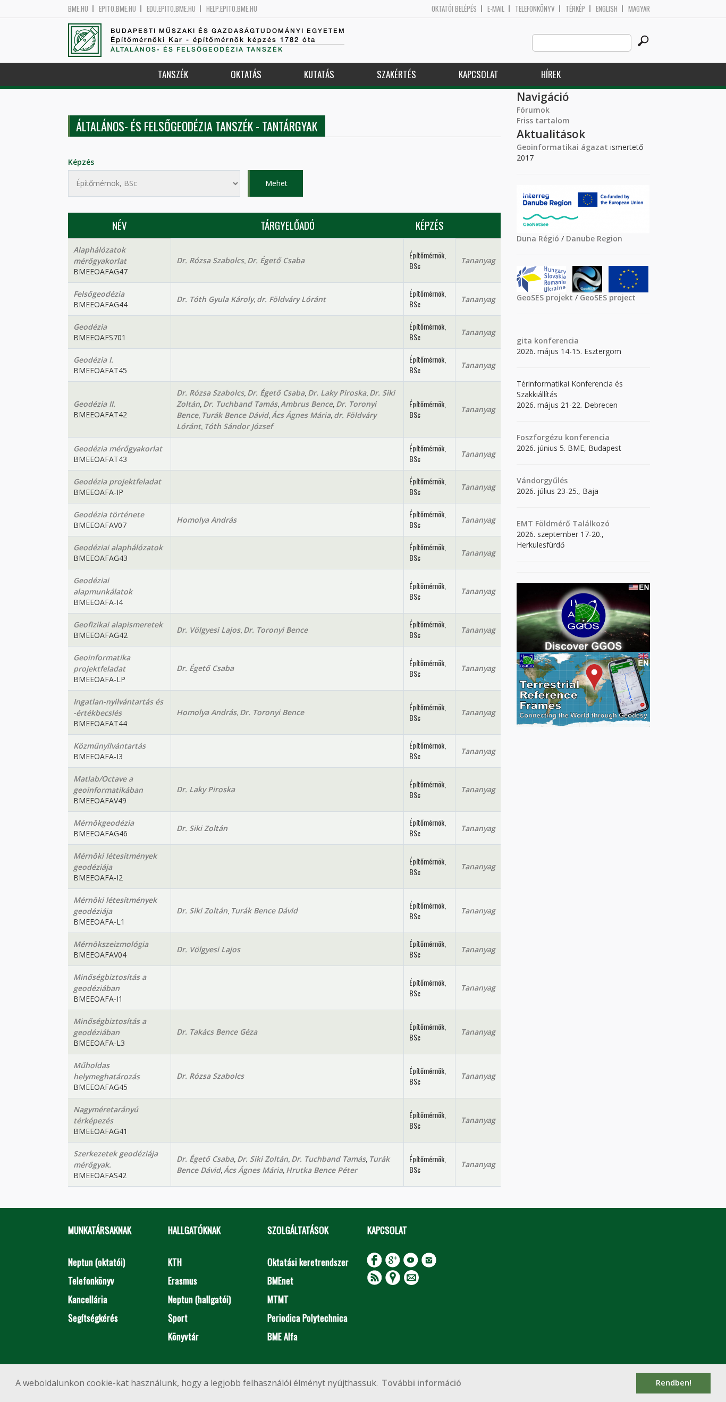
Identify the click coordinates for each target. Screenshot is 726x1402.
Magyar (639, 8)
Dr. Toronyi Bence (275, 630)
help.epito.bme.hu (231, 8)
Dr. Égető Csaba (276, 260)
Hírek (551, 74)
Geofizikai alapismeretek (118, 624)
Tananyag (478, 260)
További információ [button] (421, 1383)
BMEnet (280, 1280)
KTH (175, 1262)
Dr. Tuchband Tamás (240, 404)
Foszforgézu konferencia (563, 437)
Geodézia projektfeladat (117, 481)
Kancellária (87, 1299)
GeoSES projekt (545, 297)
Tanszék (173, 74)
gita (524, 340)
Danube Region (594, 238)
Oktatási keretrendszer (308, 1262)
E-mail (495, 8)
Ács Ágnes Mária (301, 415)
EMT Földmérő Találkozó (563, 523)
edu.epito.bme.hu (171, 8)
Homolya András (206, 520)
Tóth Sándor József (238, 426)
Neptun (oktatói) (96, 1262)
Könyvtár (183, 1336)
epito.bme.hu (117, 8)
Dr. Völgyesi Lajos (208, 630)
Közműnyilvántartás (109, 746)
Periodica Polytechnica (307, 1317)
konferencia (555, 340)
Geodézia (90, 327)
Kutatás (319, 74)
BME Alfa (282, 1336)
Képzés (81, 162)
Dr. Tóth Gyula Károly (215, 299)
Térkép (575, 8)
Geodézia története (108, 514)
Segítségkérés (93, 1317)
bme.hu (78, 8)
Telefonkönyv (535, 8)
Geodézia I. (93, 360)
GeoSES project (608, 297)
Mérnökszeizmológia (110, 944)
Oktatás (246, 74)
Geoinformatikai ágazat (562, 147)
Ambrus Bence (307, 404)
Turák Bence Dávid (234, 415)
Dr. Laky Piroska (337, 393)
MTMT (278, 1299)
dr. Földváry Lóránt (291, 299)
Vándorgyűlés (542, 480)
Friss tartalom (543, 120)
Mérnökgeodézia (103, 823)
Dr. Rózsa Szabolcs (210, 260)
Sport (178, 1317)
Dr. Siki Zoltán (201, 828)
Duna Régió (538, 238)
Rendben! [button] (673, 1383)
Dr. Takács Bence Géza (216, 1032)
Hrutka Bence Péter (321, 1170)
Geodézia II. (94, 404)
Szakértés (396, 74)
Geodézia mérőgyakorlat (117, 448)
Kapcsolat (479, 74)
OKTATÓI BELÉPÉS (454, 8)
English (607, 8)
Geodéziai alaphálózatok (118, 547)
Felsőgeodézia (98, 294)
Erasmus (182, 1280)
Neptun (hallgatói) (199, 1299)
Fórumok (533, 110)
